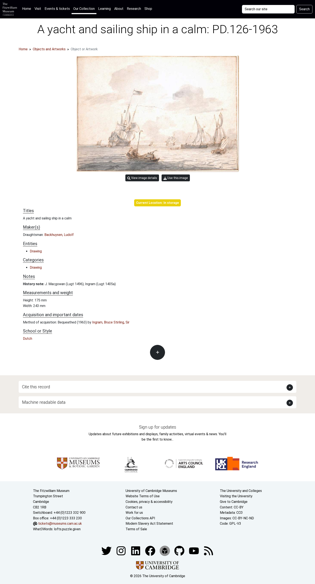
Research (134, 9)
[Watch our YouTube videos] (194, 550)
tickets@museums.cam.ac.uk (60, 523)
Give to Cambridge (234, 502)
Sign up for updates (157, 427)
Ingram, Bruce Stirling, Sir (110, 322)
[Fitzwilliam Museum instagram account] (121, 550)
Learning (104, 9)
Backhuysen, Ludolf (59, 235)
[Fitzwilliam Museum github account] (179, 550)
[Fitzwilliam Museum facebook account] (136, 550)
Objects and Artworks (49, 49)
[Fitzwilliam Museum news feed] (208, 550)
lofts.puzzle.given (67, 529)
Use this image (177, 178)
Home (27, 8)
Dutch (27, 339)
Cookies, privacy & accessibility (149, 502)
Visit (37, 9)
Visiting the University (236, 496)
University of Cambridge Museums (151, 491)
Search (304, 9)
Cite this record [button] (36, 386)
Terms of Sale (136, 529)
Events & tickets (57, 9)
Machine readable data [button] (44, 402)
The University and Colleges (241, 491)
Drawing (36, 251)
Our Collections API (140, 518)
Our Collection (84, 9)
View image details (143, 178)
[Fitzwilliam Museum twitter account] (107, 550)
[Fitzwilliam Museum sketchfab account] (165, 550)
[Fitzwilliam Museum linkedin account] (150, 550)
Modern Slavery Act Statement (149, 523)
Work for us (134, 513)
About (118, 9)
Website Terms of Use (143, 496)
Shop (148, 9)
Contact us (134, 507)
